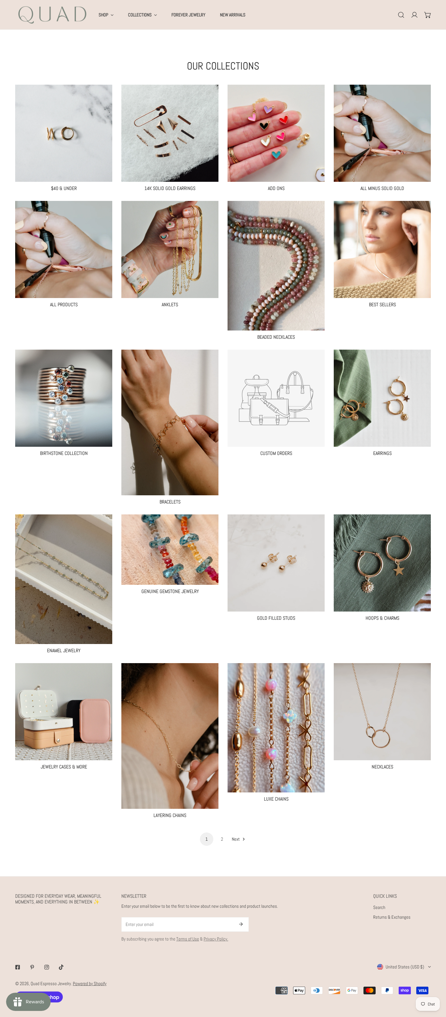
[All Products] (63, 249)
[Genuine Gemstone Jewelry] (169, 549)
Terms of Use (187, 939)
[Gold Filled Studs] (276, 563)
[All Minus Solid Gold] (382, 133)
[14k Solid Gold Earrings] (169, 133)
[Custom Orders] (276, 398)
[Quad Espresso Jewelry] (52, 14)
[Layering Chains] (169, 736)
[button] (427, 15)
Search (379, 907)
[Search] (401, 15)
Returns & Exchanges (392, 917)
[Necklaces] (382, 711)
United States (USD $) (405, 967)
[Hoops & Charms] (382, 563)
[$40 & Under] (63, 133)
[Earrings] (382, 398)
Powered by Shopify (89, 983)
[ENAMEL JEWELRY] (63, 579)
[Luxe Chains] (276, 728)
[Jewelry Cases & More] (63, 711)
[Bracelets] (169, 422)
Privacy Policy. (216, 939)
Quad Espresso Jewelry (51, 983)
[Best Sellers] (382, 249)
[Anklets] (169, 249)
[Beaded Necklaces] (276, 266)
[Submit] (241, 924)
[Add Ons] (276, 133)
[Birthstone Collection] (63, 398)
